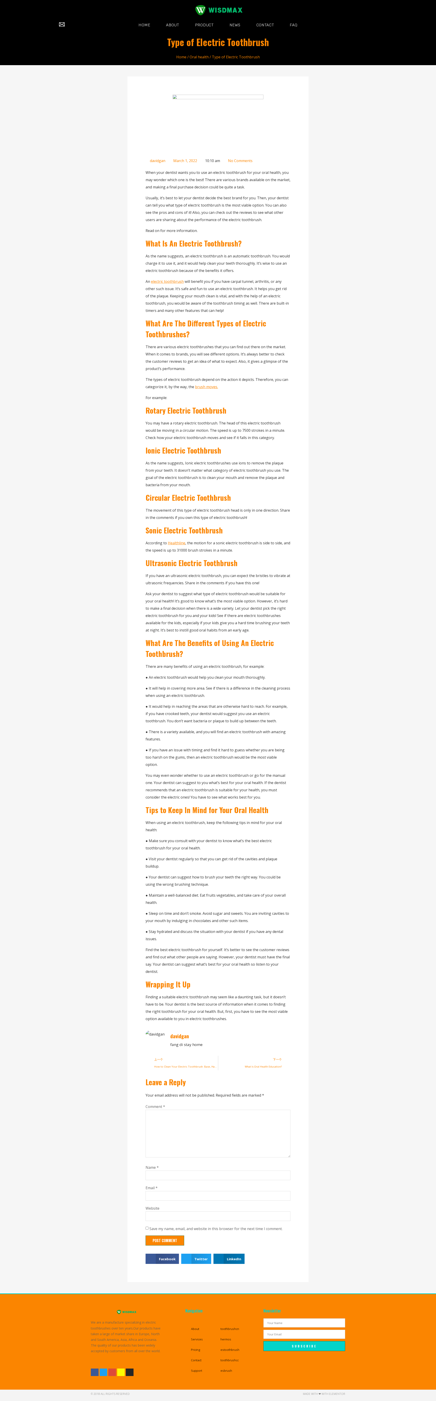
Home (181, 56)
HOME (144, 25)
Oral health (199, 56)
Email (152, 1188)
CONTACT (265, 25)
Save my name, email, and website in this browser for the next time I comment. (215, 1229)
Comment (155, 1106)
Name (152, 1167)
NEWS (235, 25)
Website (152, 1208)
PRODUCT (204, 25)
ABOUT (172, 25)
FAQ (293, 25)
